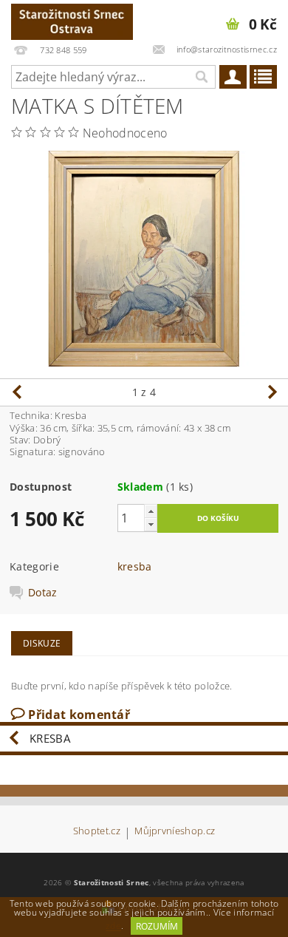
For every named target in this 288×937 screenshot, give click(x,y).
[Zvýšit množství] (150, 511)
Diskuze (42, 643)
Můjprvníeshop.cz (174, 831)
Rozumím (157, 926)
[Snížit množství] (150, 524)
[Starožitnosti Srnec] (72, 19)
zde (113, 926)
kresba (134, 566)
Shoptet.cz (96, 831)
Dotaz (43, 592)
